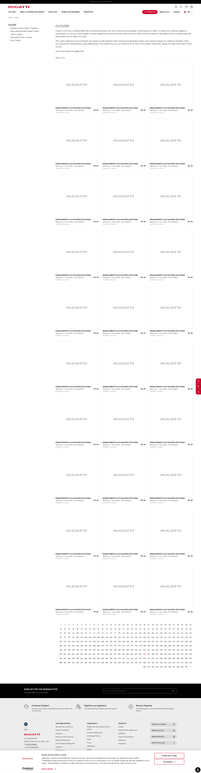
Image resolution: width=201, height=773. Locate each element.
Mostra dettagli (47, 769)
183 (157, 646)
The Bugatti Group (93, 736)
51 (140, 629)
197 (81, 650)
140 (111, 641)
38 (86, 629)
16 (128, 625)
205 (115, 650)
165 (81, 646)
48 (128, 629)
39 (90, 629)
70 (86, 633)
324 (161, 667)
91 (174, 633)
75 (107, 633)
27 (174, 625)
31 (190, 625)
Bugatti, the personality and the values (98, 728)
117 (148, 637)
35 (73, 629)
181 (148, 646)
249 (165, 654)
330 (186, 667)
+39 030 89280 (31, 744)
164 (77, 646)
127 (190, 637)
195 (73, 650)
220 (178, 650)
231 (90, 654)
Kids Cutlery (15, 40)
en (189, 12)
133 (81, 641)
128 (60, 641)
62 (186, 629)
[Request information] (198, 381)
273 (132, 658)
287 (190, 658)
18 (136, 625)
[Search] (176, 7)
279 (157, 658)
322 (153, 667)
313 (165, 663)
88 (161, 633)
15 (123, 625)
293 (81, 663)
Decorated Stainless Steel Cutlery (24, 31)
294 (86, 663)
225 (64, 654)
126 (186, 637)
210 (136, 650)
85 (148, 633)
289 (65, 663)
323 (157, 667)
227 (73, 654)
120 (161, 637)
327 (174, 667)
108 (111, 637)
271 (123, 658)
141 (115, 641)
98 (69, 637)
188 (178, 646)
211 (140, 650)
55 (157, 629)
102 (86, 637)
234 (102, 654)
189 (182, 646)
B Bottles (52, 12)
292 (77, 663)
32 (61, 629)
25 (165, 625)
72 (94, 633)
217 (165, 650)
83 (140, 633)
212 (144, 650)
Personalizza (168, 762)
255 (190, 654)
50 (136, 629)
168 (94, 646)
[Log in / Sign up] (181, 7)
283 (174, 658)
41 (98, 629)
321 (148, 667)
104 (94, 637)
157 (182, 641)
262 (86, 658)
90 (169, 633)
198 (86, 650)
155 (174, 641)
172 (111, 646)
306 (136, 663)
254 (186, 654)
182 (153, 646)
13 (115, 625)
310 (153, 663)
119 (157, 637)
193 (65, 650)
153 (165, 641)
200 (94, 650)
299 (107, 663)
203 (107, 650)
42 (102, 629)
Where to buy (165, 12)
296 (94, 663)
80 (128, 633)
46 (119, 629)
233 (98, 654)
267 (107, 658)
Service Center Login (158, 743)
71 (90, 633)
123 (174, 637)
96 (61, 637)
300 (111, 663)
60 (178, 629)
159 (190, 641)
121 (165, 637)
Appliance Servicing (158, 736)
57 (165, 629)
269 (115, 658)
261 (81, 658)
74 (102, 633)
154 (169, 641)
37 (81, 629)
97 (65, 637)
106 (102, 637)
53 (148, 629)
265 (98, 658)
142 (119, 641)
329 (182, 667)
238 (119, 654)
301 (115, 663)
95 (190, 633)
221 (182, 650)
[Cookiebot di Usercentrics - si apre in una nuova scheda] (28, 768)
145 (132, 641)
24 (161, 625)
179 (140, 646)
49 (132, 629)
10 (102, 625)
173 (115, 646)
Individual (88, 12)
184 (161, 646)
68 (77, 633)
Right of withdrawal (62, 740)
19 (140, 625)
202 (102, 650)
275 (140, 658)
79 (123, 633)
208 (127, 650)
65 (65, 633)
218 (169, 650)
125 (182, 637)
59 (174, 629)
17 (132, 625)
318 (186, 663)
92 (178, 633)
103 (90, 637)
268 (111, 658)
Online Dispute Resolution (65, 744)
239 (123, 654)
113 (132, 637)
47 (123, 629)
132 (77, 641)
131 (73, 641)
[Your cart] (191, 7)
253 (182, 654)
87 (157, 633)
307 (140, 663)
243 (140, 654)
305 (132, 663)
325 (165, 667)
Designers (122, 744)
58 (169, 629)
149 (148, 641)
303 (123, 663)
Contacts (58, 747)
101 (81, 637)
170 (102, 646)
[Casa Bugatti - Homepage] (19, 7)
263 (90, 658)
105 (98, 637)
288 (60, 663)
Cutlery (12, 12)
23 (157, 625)
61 (182, 629)
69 (81, 633)
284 (178, 658)
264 (94, 658)
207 (123, 650)
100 (77, 637)
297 (98, 663)
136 (94, 641)
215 (157, 650)
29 (182, 625)
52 (144, 629)
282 (169, 658)
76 (111, 633)
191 (190, 646)
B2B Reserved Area (158, 730)
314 (169, 663)
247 (157, 654)
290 (69, 663)
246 (153, 654)
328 (178, 667)
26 (169, 625)
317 (182, 663)
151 (157, 641)
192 (60, 650)
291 (73, 663)
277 (148, 658)
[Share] (198, 391)
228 (77, 654)
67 (73, 633)
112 (127, 637)
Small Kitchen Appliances (32, 12)
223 (190, 650)
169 (98, 646)
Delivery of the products (64, 737)
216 (161, 650)
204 (111, 650)
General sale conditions (64, 727)
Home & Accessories (70, 12)
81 (132, 633)
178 (136, 646)
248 (161, 654)
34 (69, 629)
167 (90, 646)
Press (89, 743)
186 (169, 646)
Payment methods (62, 730)
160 (60, 646)
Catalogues (91, 746)
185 (165, 646)
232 (94, 654)
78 (119, 633)
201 (98, 650)
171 (107, 646)
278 (153, 658)
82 (136, 633)
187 (174, 646)
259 (73, 658)
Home (10, 18)
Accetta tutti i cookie (169, 756)
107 (107, 637)
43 (107, 629)
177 (132, 646)
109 (115, 637)
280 (161, 658)
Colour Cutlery (16, 34)
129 (65, 641)
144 (127, 641)
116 (144, 637)
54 (153, 629)
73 (98, 633)
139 (107, 641)
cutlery (77, 51)
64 (61, 633)
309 (148, 663)
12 (111, 625)
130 (69, 641)
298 (102, 663)
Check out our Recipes (159, 724)
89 (165, 633)
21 (148, 625)
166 (86, 646)
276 (144, 658)
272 (127, 658)
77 (115, 633)
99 (73, 637)
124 (178, 637)
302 (119, 663)
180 (144, 646)
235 (106, 654)
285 (182, 658)
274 (136, 658)
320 (144, 667)
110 (119, 637)
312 (161, 663)
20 (144, 625)
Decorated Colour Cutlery (21, 37)
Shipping (58, 733)
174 (119, 646)
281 (165, 658)
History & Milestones (94, 733)
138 (102, 641)
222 (186, 650)
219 (174, 650)
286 (186, 658)
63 (190, 629)
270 (119, 658)
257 (65, 658)
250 (169, 654)
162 (69, 646)
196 (77, 650)
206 (119, 650)
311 (157, 663)
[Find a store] (198, 386)
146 (136, 641)
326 (169, 667)
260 (77, 658)
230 (85, 654)
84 (144, 633)
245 (148, 654)
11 (107, 625)
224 (60, 654)
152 (161, 641)
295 (90, 663)
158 (186, 641)
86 (153, 633)
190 (186, 646)
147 (140, 641)
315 (174, 663)
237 (115, 654)
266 (102, 658)
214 (153, 650)
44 (111, 629)
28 (178, 625)
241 (131, 654)
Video (89, 749)
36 (77, 629)
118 (153, 637)
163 (73, 646)
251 (174, 654)
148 (144, 641)
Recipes (177, 12)
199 (90, 650)
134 (86, 641)
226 (69, 654)
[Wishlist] (186, 7)
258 (69, 658)
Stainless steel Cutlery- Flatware (24, 28)
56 (161, 629)
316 (178, 663)
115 (140, 637)
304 (127, 663)
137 (98, 641)
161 (65, 646)
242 (136, 654)
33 (65, 629)
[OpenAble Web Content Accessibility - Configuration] (198, 770)
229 (81, 654)
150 (153, 641)
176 (127, 646)
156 (178, 641)
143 (123, 641)
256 (60, 658)
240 (127, 654)
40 (94, 629)
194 (69, 650)
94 (186, 633)
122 (169, 637)
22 (153, 625)
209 (132, 650)
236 (111, 654)
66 (69, 633)
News (89, 739)
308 (144, 663)
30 (186, 625)
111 (123, 637)
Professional (151, 12)
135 (90, 641)
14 (119, 625)
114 (136, 637)
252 (178, 654)
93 (182, 633)
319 (190, 663)
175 (123, 646)
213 (148, 650)
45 (115, 629)
